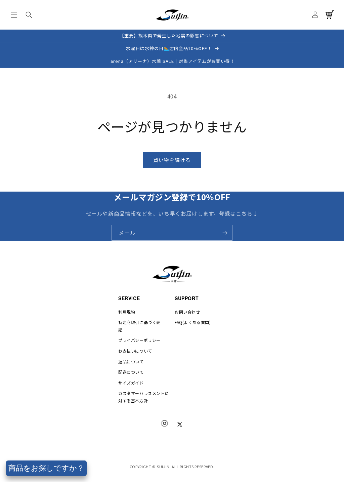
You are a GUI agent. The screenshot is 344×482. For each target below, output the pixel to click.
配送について (131, 372)
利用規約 (126, 312)
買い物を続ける (172, 159)
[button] (14, 14)
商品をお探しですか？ (46, 468)
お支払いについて (135, 351)
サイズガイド (131, 383)
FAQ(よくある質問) (193, 322)
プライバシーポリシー (139, 340)
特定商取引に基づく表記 (139, 325)
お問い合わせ (187, 312)
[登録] (224, 233)
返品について (131, 361)
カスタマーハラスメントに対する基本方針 (143, 396)
